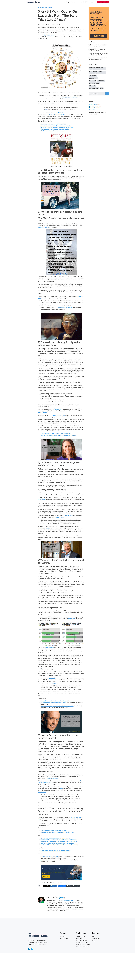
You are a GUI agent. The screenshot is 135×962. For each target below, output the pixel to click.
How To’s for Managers (47, 7)
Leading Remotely (93, 78)
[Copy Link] (2, 958)
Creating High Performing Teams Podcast (96, 68)
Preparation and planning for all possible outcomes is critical (56, 126)
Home (39, 7)
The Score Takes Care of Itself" (70, 97)
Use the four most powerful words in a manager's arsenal (55, 131)
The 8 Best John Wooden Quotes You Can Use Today (54, 830)
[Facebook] (2, 951)
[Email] (2, 954)
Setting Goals (92, 85)
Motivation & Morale (93, 88)
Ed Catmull (52, 678)
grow (61, 788)
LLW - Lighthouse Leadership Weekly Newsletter (95, 72)
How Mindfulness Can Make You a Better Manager (53, 702)
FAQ (80, 2)
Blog (92, 2)
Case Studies (86, 2)
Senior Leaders (101, 80)
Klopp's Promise (45, 860)
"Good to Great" (69, 515)
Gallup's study (71, 618)
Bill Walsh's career (49, 35)
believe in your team (52, 778)
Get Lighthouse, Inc (67, 900)
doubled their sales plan (59, 415)
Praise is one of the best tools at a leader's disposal (53, 124)
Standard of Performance (44, 227)
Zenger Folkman (49, 647)
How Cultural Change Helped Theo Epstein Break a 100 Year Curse (57, 843)
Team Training (74, 2)
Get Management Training (102, 2)
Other (101, 88)
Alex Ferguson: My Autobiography (49, 856)
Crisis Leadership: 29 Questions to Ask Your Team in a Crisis (56, 433)
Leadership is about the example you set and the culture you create (57, 127)
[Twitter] (62, 898)
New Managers (92, 80)
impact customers (42, 412)
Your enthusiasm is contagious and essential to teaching (55, 129)
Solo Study (66, 2)
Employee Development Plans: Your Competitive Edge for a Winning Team (59, 841)
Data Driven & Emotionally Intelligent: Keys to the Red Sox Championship (59, 839)
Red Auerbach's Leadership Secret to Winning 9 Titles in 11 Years (57, 832)
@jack (46, 109)
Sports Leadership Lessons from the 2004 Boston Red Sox (55, 838)
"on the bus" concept (59, 517)
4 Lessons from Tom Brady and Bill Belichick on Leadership (55, 850)
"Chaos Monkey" (58, 409)
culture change (41, 499)
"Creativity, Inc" (53, 683)
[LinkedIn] (2, 947)
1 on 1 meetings (92, 75)
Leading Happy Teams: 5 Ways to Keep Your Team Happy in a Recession (59, 435)
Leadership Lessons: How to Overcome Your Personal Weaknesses (57, 701)
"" (56, 115)
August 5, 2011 (60, 112)
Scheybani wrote (42, 792)
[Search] (107, 93)
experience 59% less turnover (65, 307)
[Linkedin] (60, 898)
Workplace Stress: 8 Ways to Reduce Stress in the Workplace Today (57, 706)
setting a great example (44, 528)
